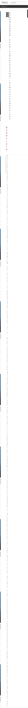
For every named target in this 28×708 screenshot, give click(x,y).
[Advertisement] (14, 36)
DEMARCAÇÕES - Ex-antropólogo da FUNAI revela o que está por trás (9, 66)
